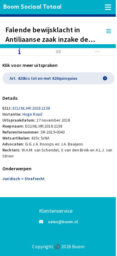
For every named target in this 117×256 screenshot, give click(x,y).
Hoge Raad (32, 114)
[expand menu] (111, 31)
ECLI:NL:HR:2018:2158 (31, 108)
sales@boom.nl (63, 221)
